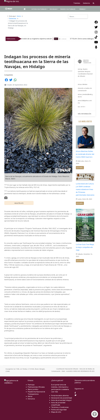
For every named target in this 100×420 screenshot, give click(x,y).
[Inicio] (25, 9)
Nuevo (43, 38)
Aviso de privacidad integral (61, 400)
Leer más (54, 392)
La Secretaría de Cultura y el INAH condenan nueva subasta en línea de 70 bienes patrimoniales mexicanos (85, 189)
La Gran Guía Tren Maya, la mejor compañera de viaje (85, 247)
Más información (84, 114)
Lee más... (79, 168)
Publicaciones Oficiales (36, 387)
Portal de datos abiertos (60, 395)
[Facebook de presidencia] (75, 393)
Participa (31, 385)
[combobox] (78, 16)
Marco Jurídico (33, 389)
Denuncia (31, 399)
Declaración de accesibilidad (61, 398)
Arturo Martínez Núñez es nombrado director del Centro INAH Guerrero (85, 154)
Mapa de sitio (56, 412)
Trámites (76, 3)
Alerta (30, 396)
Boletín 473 (19, 203)
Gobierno (86, 3)
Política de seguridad (59, 410)
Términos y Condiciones (60, 407)
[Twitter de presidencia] (75, 395)
